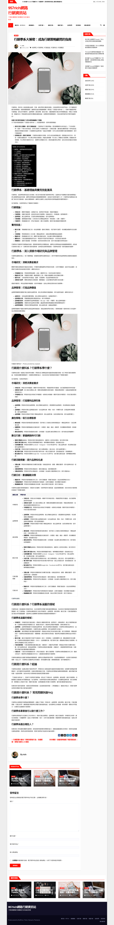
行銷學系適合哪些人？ (21, 185)
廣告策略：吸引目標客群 (22, 166)
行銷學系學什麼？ (20, 181)
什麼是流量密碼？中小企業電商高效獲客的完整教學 (44, 892)
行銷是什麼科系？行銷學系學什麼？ (23, 160)
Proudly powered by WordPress (16, 920)
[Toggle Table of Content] (33, 147)
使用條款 (78, 25)
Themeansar (37, 920)
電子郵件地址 (14, 844)
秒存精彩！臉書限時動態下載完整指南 (62, 740)
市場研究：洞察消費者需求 (22, 157)
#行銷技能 (47, 47)
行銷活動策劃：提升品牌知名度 (24, 170)
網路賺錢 (31, 25)
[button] (101, 25)
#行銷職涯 (61, 47)
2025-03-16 (16, 895)
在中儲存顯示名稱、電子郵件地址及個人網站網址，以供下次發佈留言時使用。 (37, 860)
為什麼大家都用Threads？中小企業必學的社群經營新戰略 (20, 892)
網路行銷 (50, 25)
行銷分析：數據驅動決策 (22, 171)
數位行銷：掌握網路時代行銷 (23, 168)
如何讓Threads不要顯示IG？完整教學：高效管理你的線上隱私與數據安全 (94, 60)
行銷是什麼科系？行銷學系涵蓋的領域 (24, 173)
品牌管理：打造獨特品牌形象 (23, 164)
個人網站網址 (14, 852)
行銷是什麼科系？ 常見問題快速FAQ (23, 179)
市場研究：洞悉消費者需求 (22, 162)
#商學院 (34, 47)
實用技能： (19, 153)
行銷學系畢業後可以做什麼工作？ (24, 183)
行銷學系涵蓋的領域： (21, 175)
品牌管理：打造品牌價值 (22, 158)
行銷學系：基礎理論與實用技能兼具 (23, 149)
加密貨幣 (69, 25)
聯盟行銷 (60, 25)
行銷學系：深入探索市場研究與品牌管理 (24, 155)
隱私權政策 (87, 25)
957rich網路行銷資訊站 (22, 907)
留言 (11, 801)
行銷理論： (19, 151)
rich (23, 45)
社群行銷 (41, 25)
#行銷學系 (40, 47)
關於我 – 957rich (20, 25)
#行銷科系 (54, 47)
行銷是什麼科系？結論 (19, 177)
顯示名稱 (13, 836)
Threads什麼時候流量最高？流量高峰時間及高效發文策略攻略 (69, 892)
